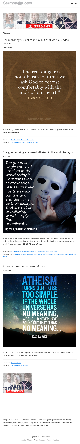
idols (19, 140)
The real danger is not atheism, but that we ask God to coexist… (36, 41)
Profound (24, 140)
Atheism (14, 140)
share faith (64, 254)
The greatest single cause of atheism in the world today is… (39, 152)
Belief (19, 251)
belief (20, 254)
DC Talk (37, 251)
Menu (75, 3)
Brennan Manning (28, 251)
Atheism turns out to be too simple (24, 266)
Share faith (49, 251)
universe (25, 365)
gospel (42, 251)
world (55, 251)
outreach (57, 254)
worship (31, 140)
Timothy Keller (27, 142)
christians (38, 254)
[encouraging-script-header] (40, 14)
